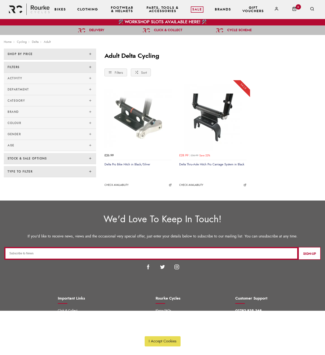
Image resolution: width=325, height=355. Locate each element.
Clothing (87, 9)
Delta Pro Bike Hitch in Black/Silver (127, 164)
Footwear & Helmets (122, 9)
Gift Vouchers (253, 9)
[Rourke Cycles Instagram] (177, 267)
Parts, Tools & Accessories (163, 9)
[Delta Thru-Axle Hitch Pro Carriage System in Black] (212, 117)
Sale (197, 9)
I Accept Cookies (163, 341)
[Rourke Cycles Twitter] (162, 267)
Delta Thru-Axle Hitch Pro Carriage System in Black (211, 164)
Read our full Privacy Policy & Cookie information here (162, 330)
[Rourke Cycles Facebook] (148, 267)
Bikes (60, 9)
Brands (223, 9)
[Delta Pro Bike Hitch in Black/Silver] (138, 117)
